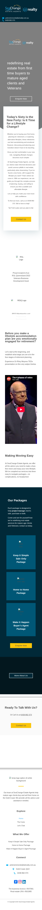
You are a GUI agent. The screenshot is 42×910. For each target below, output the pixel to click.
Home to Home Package (21, 845)
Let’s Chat (21, 826)
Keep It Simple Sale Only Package (21, 558)
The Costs (21, 822)
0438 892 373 (26, 715)
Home (21, 818)
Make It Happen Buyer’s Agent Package (21, 625)
